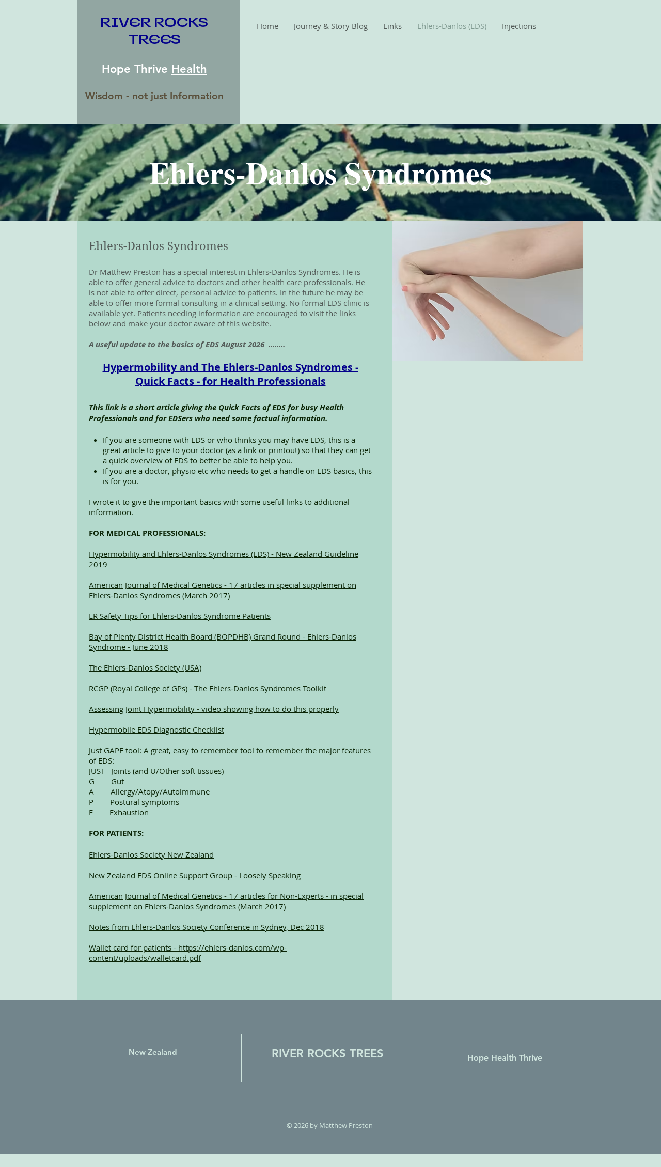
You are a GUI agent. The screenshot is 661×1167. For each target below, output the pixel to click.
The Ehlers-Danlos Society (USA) (145, 667)
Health (189, 69)
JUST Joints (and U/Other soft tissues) (156, 771)
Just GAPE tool (114, 750)
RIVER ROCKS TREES (328, 1054)
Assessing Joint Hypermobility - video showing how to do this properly (214, 709)
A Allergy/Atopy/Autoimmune (149, 791)
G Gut (106, 781)
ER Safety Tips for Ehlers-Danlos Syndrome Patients (180, 616)
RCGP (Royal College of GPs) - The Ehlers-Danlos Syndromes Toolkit (207, 688)
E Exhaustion (119, 812)
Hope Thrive (136, 69)
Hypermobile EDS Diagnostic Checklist (156, 729)
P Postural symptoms (134, 802)
